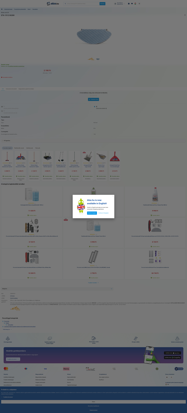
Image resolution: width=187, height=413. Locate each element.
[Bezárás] (113, 196)
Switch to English (92, 213)
